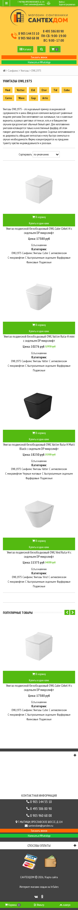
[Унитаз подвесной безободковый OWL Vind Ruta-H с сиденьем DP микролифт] (39, 512)
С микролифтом (16, 257)
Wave (22, 98)
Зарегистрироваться (67, 4)
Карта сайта (51, 877)
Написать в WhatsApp (39, 62)
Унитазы (25, 70)
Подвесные (45, 262)
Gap (33, 98)
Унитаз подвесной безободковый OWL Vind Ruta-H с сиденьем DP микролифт (39, 554)
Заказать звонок (39, 57)
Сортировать (25, 154)
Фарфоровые (64, 257)
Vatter (21, 90)
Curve (8, 98)
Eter (44, 90)
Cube (67, 90)
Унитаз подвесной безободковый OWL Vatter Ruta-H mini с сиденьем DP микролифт (39, 338)
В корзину (40, 217)
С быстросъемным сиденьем (40, 257)
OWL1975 (16, 253)
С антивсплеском (58, 253)
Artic (45, 98)
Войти (61, 1)
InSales (54, 887)
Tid (55, 90)
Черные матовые (32, 473)
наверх (67, 905)
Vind (7, 90)
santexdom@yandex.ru (37, 4)
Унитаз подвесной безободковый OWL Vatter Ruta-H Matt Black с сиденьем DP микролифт (39, 446)
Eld (33, 90)
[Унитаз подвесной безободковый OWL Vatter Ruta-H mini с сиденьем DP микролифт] (39, 296)
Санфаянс (13, 70)
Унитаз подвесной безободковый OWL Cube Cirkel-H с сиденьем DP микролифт (39, 230)
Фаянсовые (32, 262)
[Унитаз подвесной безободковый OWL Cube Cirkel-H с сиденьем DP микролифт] (39, 189)
